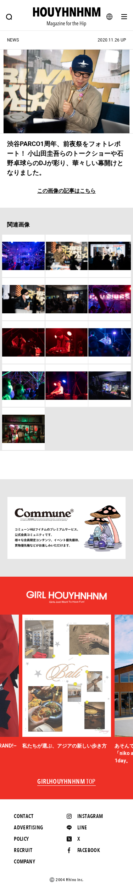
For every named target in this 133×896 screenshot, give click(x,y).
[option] (66, 682)
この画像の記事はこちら (66, 191)
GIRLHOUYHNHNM (66, 782)
